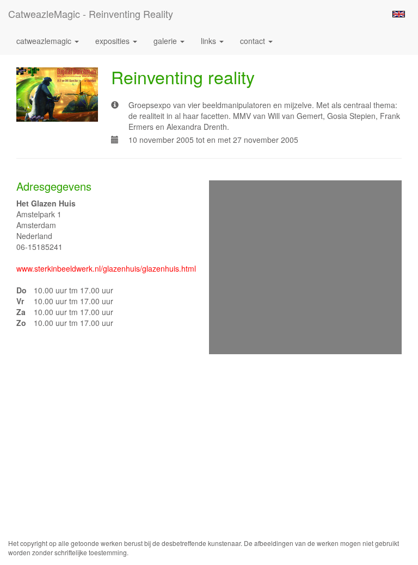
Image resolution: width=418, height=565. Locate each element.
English (398, 14)
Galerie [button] (166, 40)
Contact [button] (253, 40)
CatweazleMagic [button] (44, 40)
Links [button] (209, 40)
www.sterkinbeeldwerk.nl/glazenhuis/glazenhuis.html (106, 268)
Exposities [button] (113, 40)
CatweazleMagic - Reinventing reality (90, 14)
